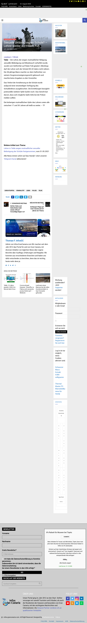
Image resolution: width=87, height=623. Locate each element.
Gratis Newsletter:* (9, 550)
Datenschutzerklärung (77, 621)
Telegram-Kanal (10, 159)
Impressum (59, 621)
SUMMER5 (66, 537)
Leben (28, 190)
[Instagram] (77, 598)
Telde (40, 190)
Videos (57, 617)
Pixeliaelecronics (48, 617)
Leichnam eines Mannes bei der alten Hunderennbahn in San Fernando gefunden (42, 289)
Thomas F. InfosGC (15, 240)
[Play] (43, 236)
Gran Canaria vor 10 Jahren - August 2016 (21, 222)
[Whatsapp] (81, 603)
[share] (33, 221)
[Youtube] (68, 603)
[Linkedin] (81, 598)
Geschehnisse (8, 39)
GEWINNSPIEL (47, 6)
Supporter (59, 287)
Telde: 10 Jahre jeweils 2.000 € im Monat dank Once (9, 287)
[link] (8, 221)
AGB (66, 621)
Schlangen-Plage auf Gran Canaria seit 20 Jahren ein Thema (37, 209)
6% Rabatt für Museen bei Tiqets (59, 532)
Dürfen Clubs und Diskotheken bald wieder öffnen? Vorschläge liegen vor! (17, 209)
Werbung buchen (28, 6)
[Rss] (72, 603)
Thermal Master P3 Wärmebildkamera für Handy (60, 389)
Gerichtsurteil (9, 190)
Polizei (34, 190)
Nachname (6, 541)
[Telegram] (77, 603)
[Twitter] (72, 598)
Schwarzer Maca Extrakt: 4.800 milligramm (59, 372)
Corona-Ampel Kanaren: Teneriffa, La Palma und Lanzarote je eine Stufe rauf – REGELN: (27, 289)
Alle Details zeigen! (65, 563)
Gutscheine (13, 6)
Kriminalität (20, 190)
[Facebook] (68, 598)
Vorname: (5, 533)
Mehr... (56, 152)
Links (19, 6)
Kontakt (38, 6)
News (14, 39)
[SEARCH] (40, 583)
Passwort (58, 313)
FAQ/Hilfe (4, 6)
